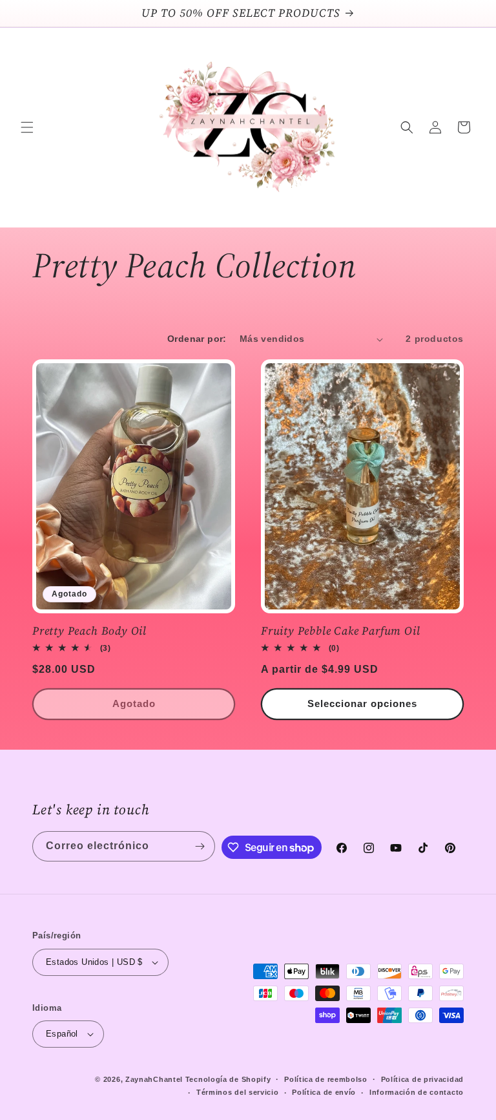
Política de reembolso (325, 1079)
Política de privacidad (422, 1079)
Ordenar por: (197, 338)
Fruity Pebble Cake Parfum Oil (340, 631)
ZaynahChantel (154, 1079)
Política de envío (324, 1092)
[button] (27, 127)
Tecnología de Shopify (228, 1079)
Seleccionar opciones (362, 703)
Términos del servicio (237, 1092)
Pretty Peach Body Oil (89, 631)
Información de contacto (416, 1092)
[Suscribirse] (200, 846)
